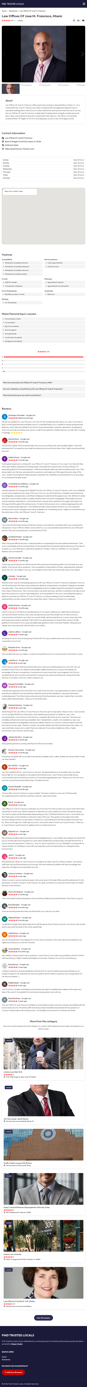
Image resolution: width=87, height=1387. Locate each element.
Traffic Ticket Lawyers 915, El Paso (18, 1163)
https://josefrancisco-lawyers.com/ (19, 149)
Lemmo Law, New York (13, 1072)
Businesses (13, 11)
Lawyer (20, 20)
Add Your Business (14, 1372)
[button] (82, 54)
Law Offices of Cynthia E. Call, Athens (19, 1301)
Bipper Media (17, 1344)
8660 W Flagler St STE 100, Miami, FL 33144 (23, 141)
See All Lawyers (43, 1318)
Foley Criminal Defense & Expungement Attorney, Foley (27, 1207)
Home (4, 11)
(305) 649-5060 (11, 145)
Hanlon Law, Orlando (12, 1254)
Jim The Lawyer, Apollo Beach (16, 1119)
